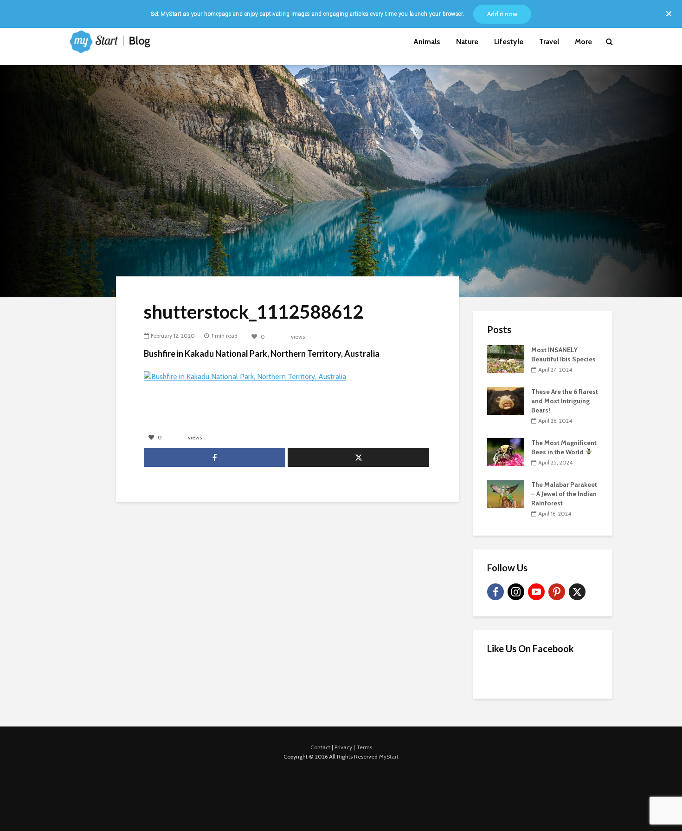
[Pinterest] (556, 591)
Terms (364, 747)
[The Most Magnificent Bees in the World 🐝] (505, 451)
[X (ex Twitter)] (577, 591)
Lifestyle (508, 41)
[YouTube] (536, 591)
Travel (549, 41)
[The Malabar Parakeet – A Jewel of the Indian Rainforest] (505, 493)
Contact (320, 747)
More (583, 41)
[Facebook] (495, 591)
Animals (426, 41)
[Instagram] (516, 591)
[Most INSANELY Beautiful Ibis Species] (505, 358)
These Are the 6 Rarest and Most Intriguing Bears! (564, 400)
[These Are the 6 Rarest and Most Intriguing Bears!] (505, 400)
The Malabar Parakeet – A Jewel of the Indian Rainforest (564, 493)
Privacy (343, 747)
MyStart (389, 756)
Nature (467, 41)
